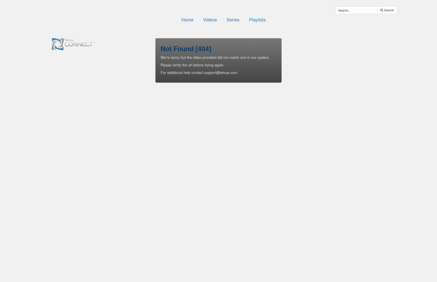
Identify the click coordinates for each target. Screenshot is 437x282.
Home (187, 19)
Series (233, 19)
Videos (210, 19)
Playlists (257, 19)
